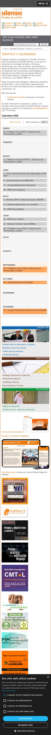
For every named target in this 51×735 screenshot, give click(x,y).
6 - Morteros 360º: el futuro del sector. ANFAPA (23, 200)
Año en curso (15, 122)
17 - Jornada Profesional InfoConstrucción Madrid (24, 310)
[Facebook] (7, 23)
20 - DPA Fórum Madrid (13, 209)
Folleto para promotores (12, 351)
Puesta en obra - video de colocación (18, 409)
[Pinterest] (19, 25)
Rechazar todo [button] (25, 725)
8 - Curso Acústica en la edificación (18, 180)
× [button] (48, 677)
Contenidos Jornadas (16, 97)
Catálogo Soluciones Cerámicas (16, 375)
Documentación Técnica (12, 385)
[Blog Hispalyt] (40, 25)
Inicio (6, 49)
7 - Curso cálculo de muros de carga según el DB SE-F (24, 174)
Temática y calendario (34, 49)
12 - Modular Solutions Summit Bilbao (19, 224)
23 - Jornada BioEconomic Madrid (18, 282)
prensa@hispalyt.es (39, 108)
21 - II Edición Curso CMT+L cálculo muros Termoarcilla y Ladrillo (21, 133)
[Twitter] (18, 23)
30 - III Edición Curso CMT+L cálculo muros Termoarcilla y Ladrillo (22, 229)
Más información (9, 690)
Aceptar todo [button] (25, 718)
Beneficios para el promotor (14, 348)
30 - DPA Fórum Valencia (14, 190)
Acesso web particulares (12, 432)
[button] (25, 731)
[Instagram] (7, 25)
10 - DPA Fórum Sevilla (13, 219)
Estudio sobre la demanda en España (18, 344)
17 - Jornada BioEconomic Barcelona (19, 185)
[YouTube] (38, 23)
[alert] (25, 704)
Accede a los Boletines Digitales (15, 436)
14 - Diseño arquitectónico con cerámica (20, 204)
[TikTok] (29, 25)
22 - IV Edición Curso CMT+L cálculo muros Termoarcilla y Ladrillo (22, 269)
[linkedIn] (27, 23)
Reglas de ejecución (11, 406)
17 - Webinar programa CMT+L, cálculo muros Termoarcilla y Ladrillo (23, 160)
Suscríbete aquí (8, 472)
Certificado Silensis (10, 355)
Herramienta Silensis (11, 379)
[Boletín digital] (9, 27)
